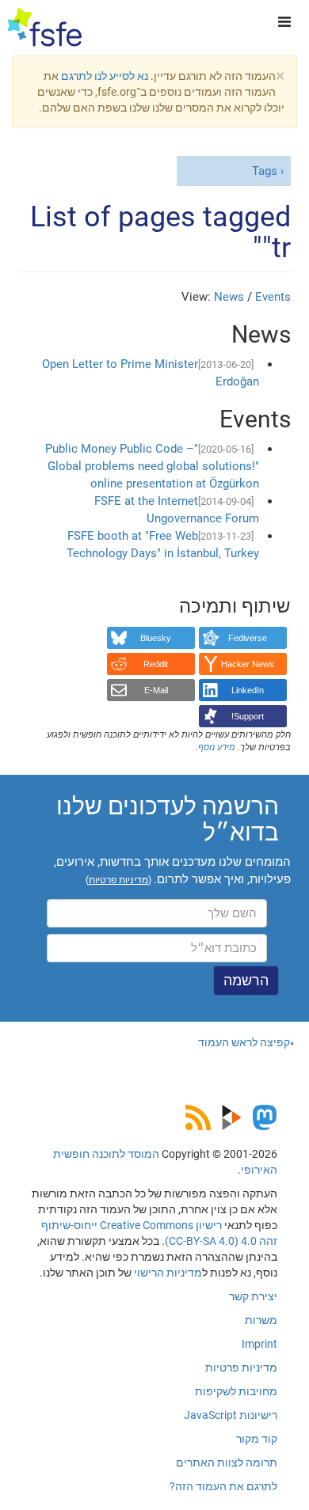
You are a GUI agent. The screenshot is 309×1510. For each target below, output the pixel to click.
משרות (261, 1320)
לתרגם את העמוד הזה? (223, 1486)
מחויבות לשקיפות (236, 1391)
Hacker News (247, 664)
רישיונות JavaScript (230, 1415)
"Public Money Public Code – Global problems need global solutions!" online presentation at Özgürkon (152, 466)
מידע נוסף (216, 747)
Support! (247, 716)
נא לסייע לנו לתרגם (104, 76)
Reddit (155, 664)
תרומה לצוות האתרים (226, 1462)
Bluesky (155, 638)
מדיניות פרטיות (241, 1367)
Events (273, 297)
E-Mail (156, 690)
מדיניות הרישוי (168, 1272)
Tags (264, 171)
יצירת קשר (253, 1296)
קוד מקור (256, 1438)
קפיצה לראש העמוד (244, 1042)
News (229, 297)
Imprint (259, 1343)
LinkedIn (247, 690)
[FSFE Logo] (45, 27)
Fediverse (247, 638)
